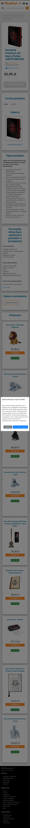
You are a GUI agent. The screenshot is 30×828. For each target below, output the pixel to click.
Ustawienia (7, 427)
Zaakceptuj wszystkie (20, 427)
